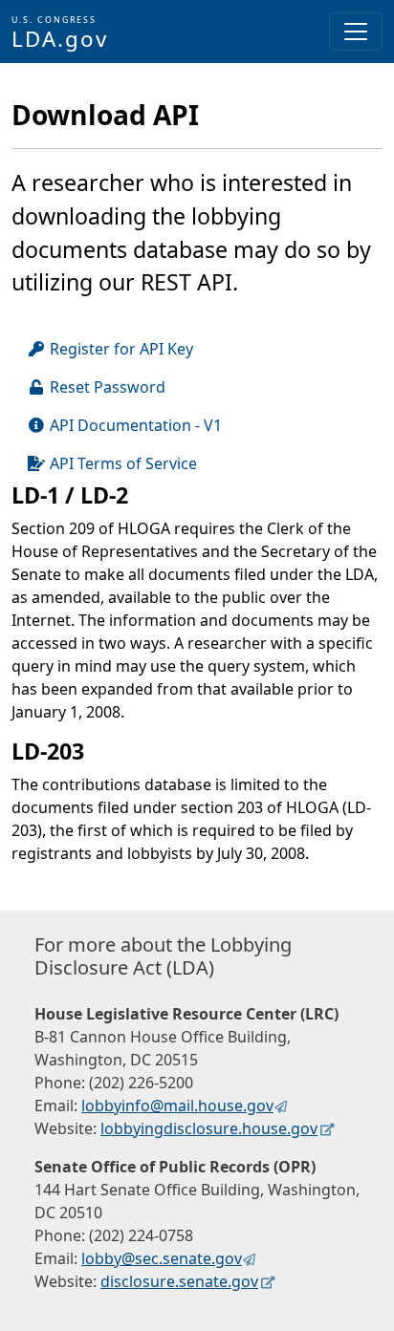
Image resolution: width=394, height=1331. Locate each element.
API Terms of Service (123, 463)
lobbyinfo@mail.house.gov (177, 1105)
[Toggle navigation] (356, 31)
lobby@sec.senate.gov (161, 1258)
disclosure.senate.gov (179, 1281)
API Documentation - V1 (136, 425)
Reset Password (107, 386)
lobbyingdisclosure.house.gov (208, 1128)
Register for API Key (121, 348)
